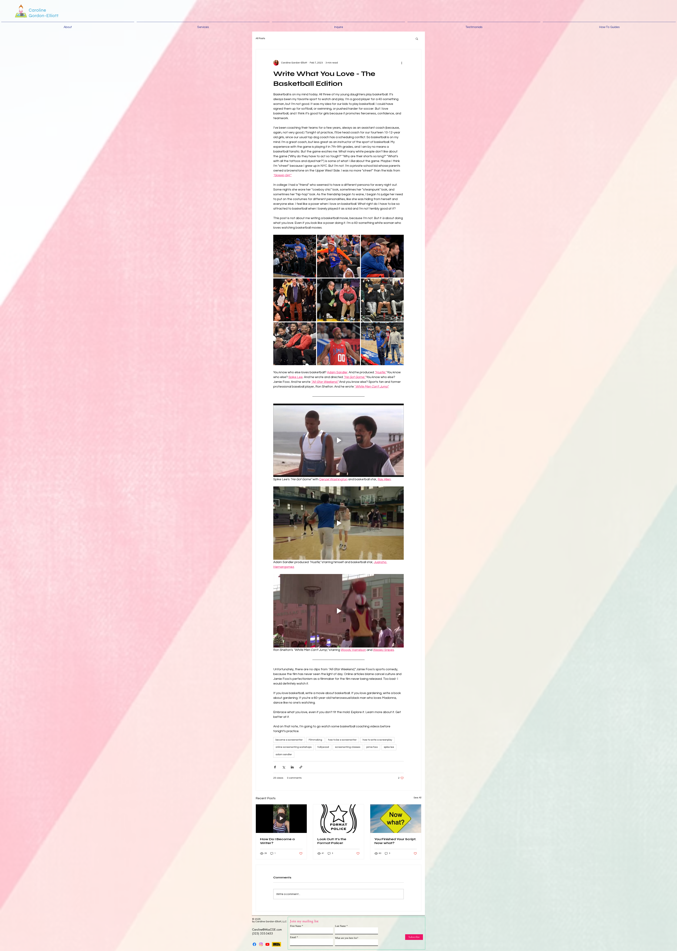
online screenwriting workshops (294, 747)
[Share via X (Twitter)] (283, 767)
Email (293, 937)
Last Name (340, 926)
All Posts (260, 38)
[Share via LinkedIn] (292, 767)
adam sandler (284, 754)
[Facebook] (254, 944)
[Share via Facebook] (275, 767)
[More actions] (402, 63)
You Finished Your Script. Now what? (395, 841)
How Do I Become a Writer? (277, 841)
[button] (417, 38)
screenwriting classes (347, 747)
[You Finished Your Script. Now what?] (395, 818)
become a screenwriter (289, 740)
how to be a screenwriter (342, 740)
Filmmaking (315, 740)
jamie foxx (372, 747)
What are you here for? (346, 938)
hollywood (323, 747)
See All (417, 797)
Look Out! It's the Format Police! (331, 841)
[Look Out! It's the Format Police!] (338, 818)
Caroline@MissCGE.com (267, 929)
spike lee (389, 747)
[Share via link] (301, 767)
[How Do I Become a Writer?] (281, 818)
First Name (295, 926)
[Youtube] (267, 944)
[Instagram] (261, 944)
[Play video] (338, 440)
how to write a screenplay (377, 740)
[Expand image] (294, 256)
